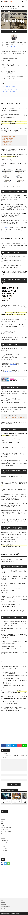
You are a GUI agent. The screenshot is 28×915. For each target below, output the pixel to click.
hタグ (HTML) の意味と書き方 (9, 86)
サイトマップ (3, 904)
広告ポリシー (3, 908)
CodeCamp (3, 814)
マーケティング (4, 848)
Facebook (13, 46)
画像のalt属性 (13, 364)
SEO (11, 11)
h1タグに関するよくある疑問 (9, 91)
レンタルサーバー (4, 852)
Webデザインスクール (5, 829)
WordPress (3, 838)
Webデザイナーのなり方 (6, 827)
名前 (2, 773)
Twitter (9, 46)
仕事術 (2, 854)
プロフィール (4, 46)
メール (3, 778)
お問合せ (2, 910)
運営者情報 (3, 902)
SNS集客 (2, 825)
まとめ (4, 94)
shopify (2, 823)
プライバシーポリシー (5, 906)
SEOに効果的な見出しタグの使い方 (10, 89)
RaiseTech (3, 816)
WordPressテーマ (4, 840)
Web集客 (2, 835)
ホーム (2, 900)
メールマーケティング (5, 850)
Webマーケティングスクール (7, 831)
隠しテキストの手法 (9, 371)
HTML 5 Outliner (4, 227)
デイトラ (2, 844)
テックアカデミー (4, 842)
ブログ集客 (3, 846)
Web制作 (2, 833)
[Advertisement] (14, 728)
